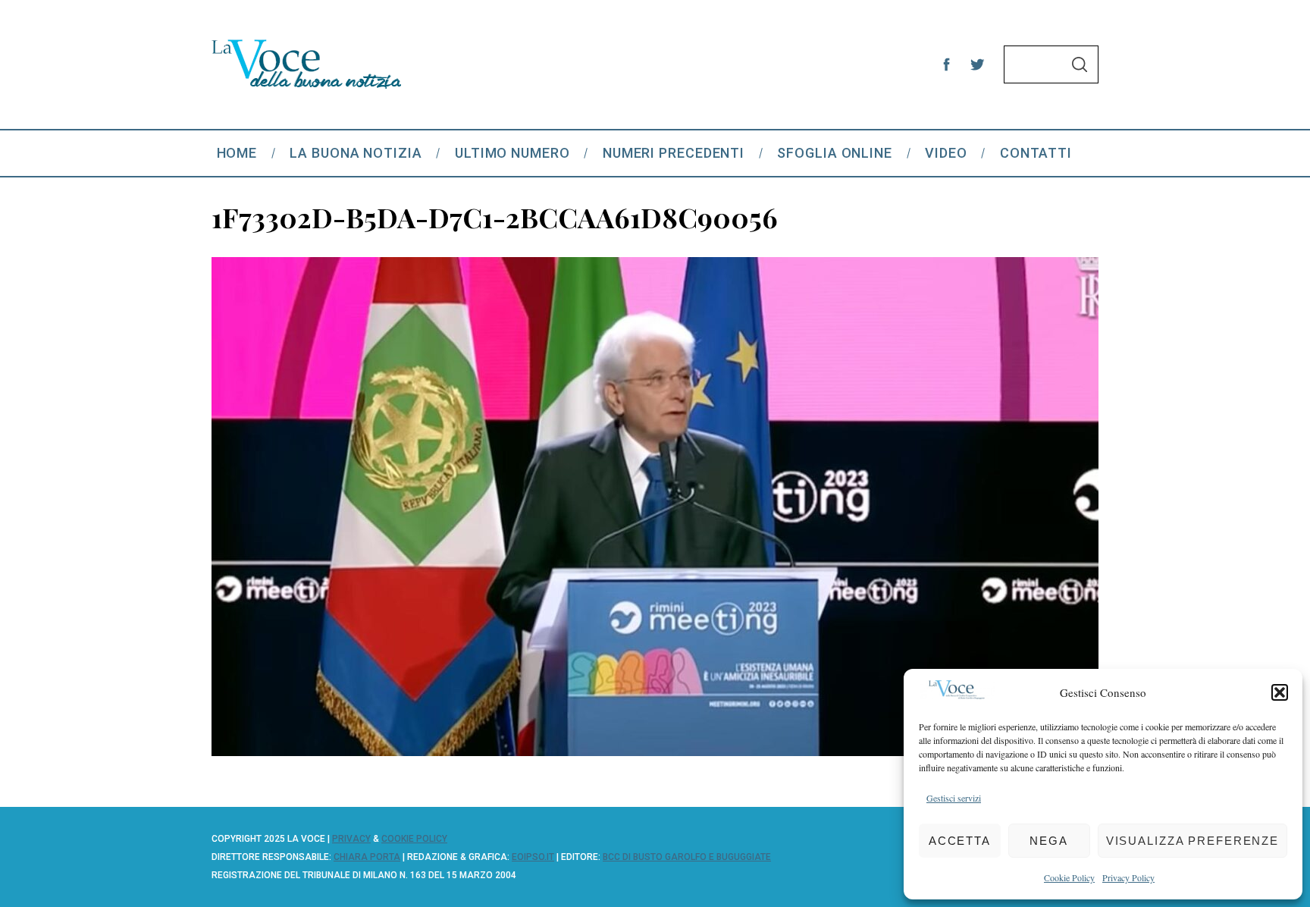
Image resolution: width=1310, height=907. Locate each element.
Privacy (351, 838)
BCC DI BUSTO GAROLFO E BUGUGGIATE (687, 857)
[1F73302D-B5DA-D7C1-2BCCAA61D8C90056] (655, 751)
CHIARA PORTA (367, 857)
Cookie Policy (1069, 877)
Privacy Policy (1128, 877)
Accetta (960, 840)
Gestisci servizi (953, 798)
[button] (1279, 692)
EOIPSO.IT (533, 857)
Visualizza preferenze (1192, 840)
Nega (1049, 840)
